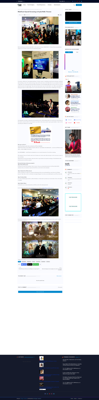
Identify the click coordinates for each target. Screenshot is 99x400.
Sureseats (43, 261)
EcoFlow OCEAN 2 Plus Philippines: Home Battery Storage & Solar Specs (71, 373)
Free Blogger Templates (37, 398)
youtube (78, 122)
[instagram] (79, 1)
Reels (77, 52)
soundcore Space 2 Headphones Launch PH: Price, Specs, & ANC (75, 97)
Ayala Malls (24, 261)
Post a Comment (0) (40, 291)
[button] (74, 5)
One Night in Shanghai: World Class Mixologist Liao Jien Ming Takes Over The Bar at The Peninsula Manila (72, 378)
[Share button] (40, 264)
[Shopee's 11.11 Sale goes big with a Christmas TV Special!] (67, 109)
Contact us (80, 398)
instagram (70, 122)
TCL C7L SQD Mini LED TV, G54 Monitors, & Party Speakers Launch (71, 369)
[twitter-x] (75, 1)
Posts (69, 52)
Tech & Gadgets (30, 4)
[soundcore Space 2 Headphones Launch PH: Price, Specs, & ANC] (67, 96)
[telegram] (81, 1)
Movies (33, 261)
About (75, 398)
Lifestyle (49, 4)
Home (24, 4)
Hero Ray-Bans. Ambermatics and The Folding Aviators (72, 360)
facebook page (78, 119)
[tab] (25, 5)
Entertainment (57, 4)
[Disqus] (40, 308)
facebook (70, 119)
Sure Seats (38, 261)
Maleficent (29, 261)
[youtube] (77, 1)
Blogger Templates (24, 398)
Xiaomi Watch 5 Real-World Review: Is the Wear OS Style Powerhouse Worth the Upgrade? (76, 103)
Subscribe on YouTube (73, 22)
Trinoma (22, 9)
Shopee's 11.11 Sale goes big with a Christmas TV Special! (75, 110)
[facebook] (73, 1)
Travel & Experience (41, 4)
